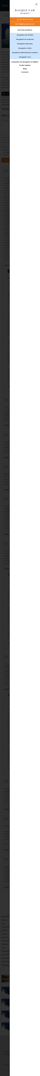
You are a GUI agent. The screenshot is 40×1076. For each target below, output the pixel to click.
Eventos (5, 930)
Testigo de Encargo (9, 961)
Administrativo (7, 916)
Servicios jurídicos (25, 30)
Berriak (4, 920)
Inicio (5, 14)
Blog (25, 69)
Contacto (25, 72)
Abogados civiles (24, 48)
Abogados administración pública (25, 52)
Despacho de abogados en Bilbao (25, 62)
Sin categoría (7, 958)
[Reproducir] (4, 94)
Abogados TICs (25, 57)
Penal (4, 947)
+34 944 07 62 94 (26, 19)
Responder (9, 265)
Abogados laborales (25, 44)
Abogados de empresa (25, 39)
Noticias (5, 944)
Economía (6, 927)
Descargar (6, 99)
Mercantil (5, 941)
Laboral (4, 937)
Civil (3, 923)
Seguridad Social (8, 951)
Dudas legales (25, 65)
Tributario (5, 965)
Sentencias (6, 954)
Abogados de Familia (25, 35)
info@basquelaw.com (26, 24)
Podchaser (6, 104)
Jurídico (5, 934)
